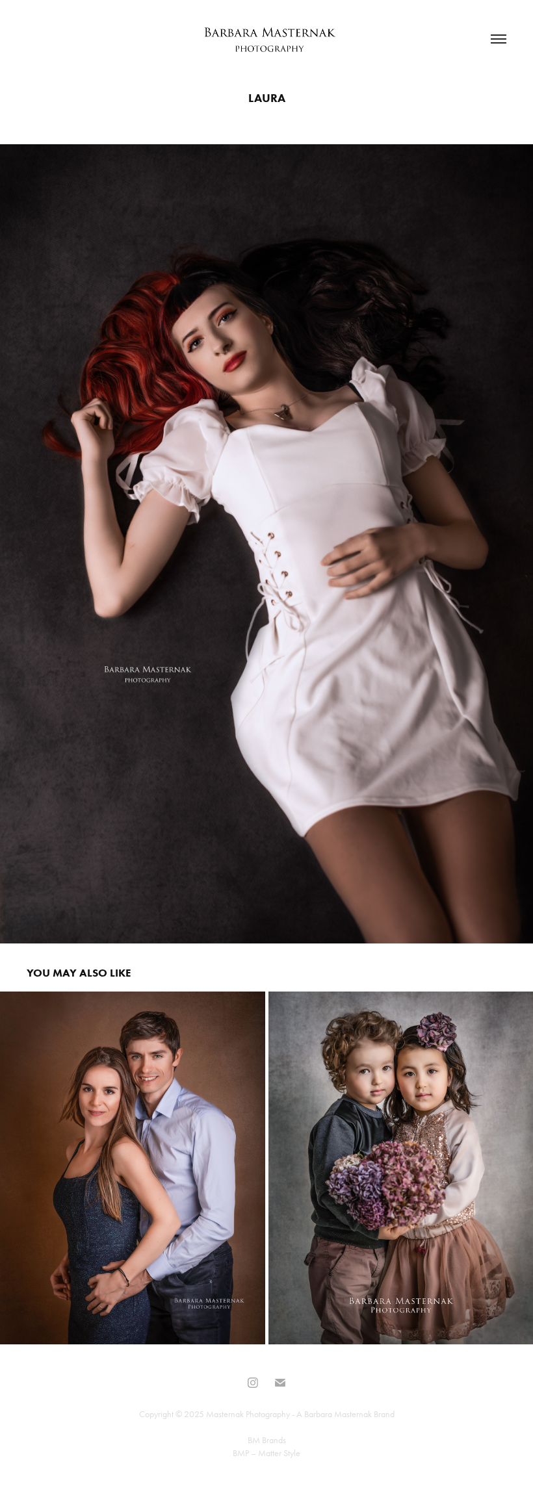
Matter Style (279, 1453)
